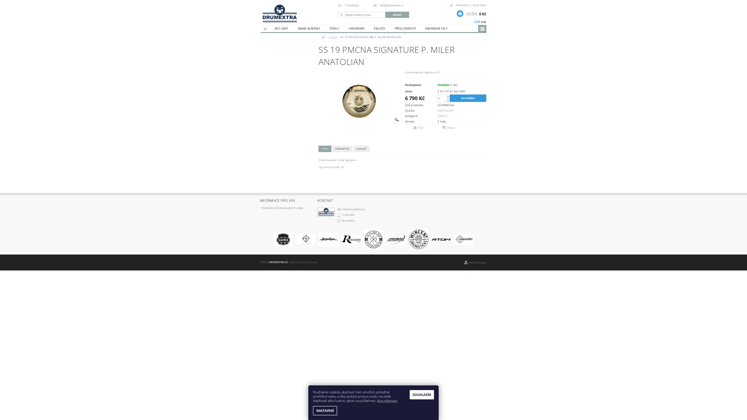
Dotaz (451, 128)
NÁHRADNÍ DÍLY (436, 28)
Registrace (479, 5)
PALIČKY (379, 28)
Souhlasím (422, 395)
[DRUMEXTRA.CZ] (278, 12)
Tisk (420, 128)
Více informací (387, 401)
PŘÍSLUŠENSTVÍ (405, 28)
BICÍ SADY (281, 28)
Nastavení (325, 411)
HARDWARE (357, 28)
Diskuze (361, 148)
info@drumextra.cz (353, 209)
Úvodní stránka (265, 28)
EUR (483, 22)
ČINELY (334, 28)
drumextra (348, 220)
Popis (325, 148)
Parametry (342, 148)
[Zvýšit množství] (448, 96)
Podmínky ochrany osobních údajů (282, 208)
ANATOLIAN (445, 110)
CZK (477, 22)
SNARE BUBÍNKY (309, 28)
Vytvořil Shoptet (477, 262)
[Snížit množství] (448, 100)
